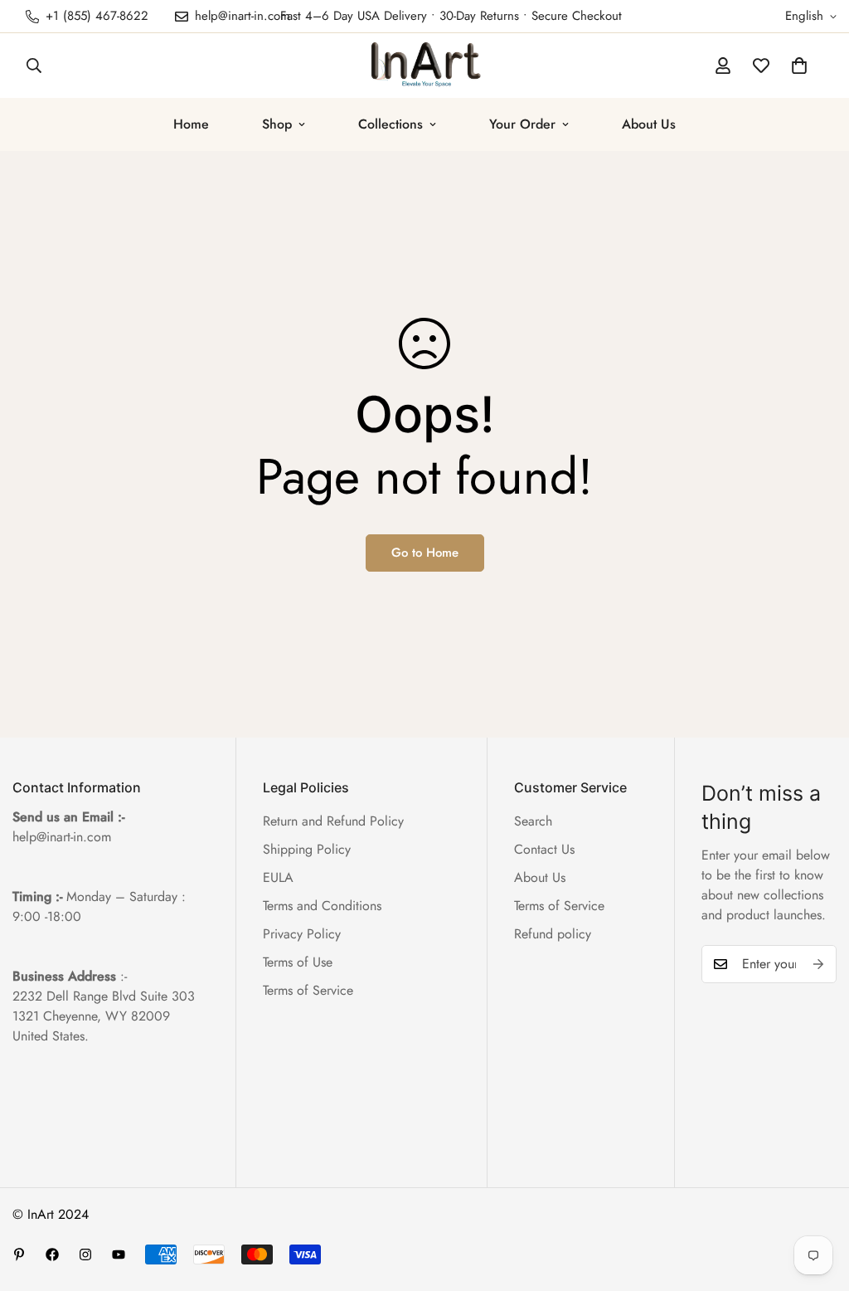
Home (191, 124)
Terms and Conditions (322, 905)
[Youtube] (118, 1254)
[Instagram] (85, 1254)
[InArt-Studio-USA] (424, 65)
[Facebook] (52, 1254)
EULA (278, 877)
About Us (649, 124)
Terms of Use (297, 962)
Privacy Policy (302, 933)
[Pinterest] (19, 1254)
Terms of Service (308, 990)
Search (533, 821)
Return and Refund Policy (333, 821)
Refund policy (552, 933)
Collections (390, 124)
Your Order (522, 124)
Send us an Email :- (68, 816)
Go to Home (424, 552)
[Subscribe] (818, 964)
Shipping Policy (307, 849)
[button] (799, 65)
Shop (277, 124)
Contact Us (544, 849)
